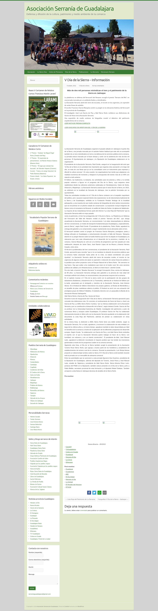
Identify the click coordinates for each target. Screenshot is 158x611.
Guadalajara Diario (36, 523)
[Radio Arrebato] (50, 324)
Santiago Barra (34, 427)
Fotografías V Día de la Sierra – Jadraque (113, 499)
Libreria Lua (33, 267)
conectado (83, 510)
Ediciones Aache (34, 270)
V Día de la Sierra (84, 86)
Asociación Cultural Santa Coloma (40, 487)
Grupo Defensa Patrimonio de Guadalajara (43, 456)
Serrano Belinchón (36, 424)
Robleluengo (34, 388)
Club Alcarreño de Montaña (38, 474)
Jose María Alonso (36, 429)
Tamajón (32, 395)
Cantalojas (33, 364)
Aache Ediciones (35, 479)
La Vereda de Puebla (36, 482)
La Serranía (95, 72)
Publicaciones (83, 72)
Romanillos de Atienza (37, 390)
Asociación (31, 72)
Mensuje (44, 296)
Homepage (33, 283)
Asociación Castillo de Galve (39, 458)
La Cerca (69, 460)
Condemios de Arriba (36, 370)
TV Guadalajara (35, 534)
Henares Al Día (71, 457)
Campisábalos (34, 362)
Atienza (32, 359)
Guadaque (69, 469)
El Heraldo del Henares (74, 484)
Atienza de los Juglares (37, 489)
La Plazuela (34, 518)
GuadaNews (34, 528)
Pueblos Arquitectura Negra (38, 461)
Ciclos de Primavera (56, 72)
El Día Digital (70, 477)
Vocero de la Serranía (37, 508)
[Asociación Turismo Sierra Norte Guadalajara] (50, 310)
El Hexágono (34, 513)
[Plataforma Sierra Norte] (35, 310)
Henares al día (71, 479)
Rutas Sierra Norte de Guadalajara (40, 471)
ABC (67, 474)
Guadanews (70, 472)
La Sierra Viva (42, 72)
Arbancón (33, 357)
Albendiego (33, 349)
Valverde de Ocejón (36, 453)
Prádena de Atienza (36, 385)
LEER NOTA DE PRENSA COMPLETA (77, 123)
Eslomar (39, 286)
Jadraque (33, 380)
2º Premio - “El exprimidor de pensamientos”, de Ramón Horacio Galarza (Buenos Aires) (43, 160)
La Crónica (33, 510)
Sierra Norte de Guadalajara (38, 443)
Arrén (38, 294)
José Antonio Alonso (36, 422)
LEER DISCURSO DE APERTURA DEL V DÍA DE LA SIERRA (84, 127)
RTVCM (68, 487)
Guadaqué (69, 454)
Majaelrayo (33, 383)
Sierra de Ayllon (35, 469)
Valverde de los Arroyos (37, 398)
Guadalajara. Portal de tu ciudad (40, 539)
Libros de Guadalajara (37, 476)
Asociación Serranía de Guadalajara (70, 8)
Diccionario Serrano (107, 72)
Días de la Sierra (71, 72)
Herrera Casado (35, 417)
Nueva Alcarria (34, 505)
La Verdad (69, 482)
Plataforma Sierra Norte (37, 451)
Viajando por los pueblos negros (40, 463)
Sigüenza (33, 393)
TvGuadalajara (71, 449)
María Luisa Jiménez (36, 288)
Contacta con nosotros (46, 283)
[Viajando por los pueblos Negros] (35, 324)
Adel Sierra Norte (35, 445)
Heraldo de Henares (36, 526)
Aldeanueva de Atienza (37, 352)
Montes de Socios (35, 484)
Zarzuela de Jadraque (37, 403)
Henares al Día (34, 503)
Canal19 (68, 447)
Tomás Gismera (35, 419)
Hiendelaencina (35, 377)
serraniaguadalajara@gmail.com (40, 594)
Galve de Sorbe (35, 375)
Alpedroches (34, 354)
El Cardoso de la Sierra (37, 372)
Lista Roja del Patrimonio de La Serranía (80, 499)
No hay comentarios (98, 86)
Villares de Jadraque (36, 401)
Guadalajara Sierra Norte (37, 448)
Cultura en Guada (72, 452)
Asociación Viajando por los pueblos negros (43, 466)
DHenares (69, 462)
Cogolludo (33, 367)
